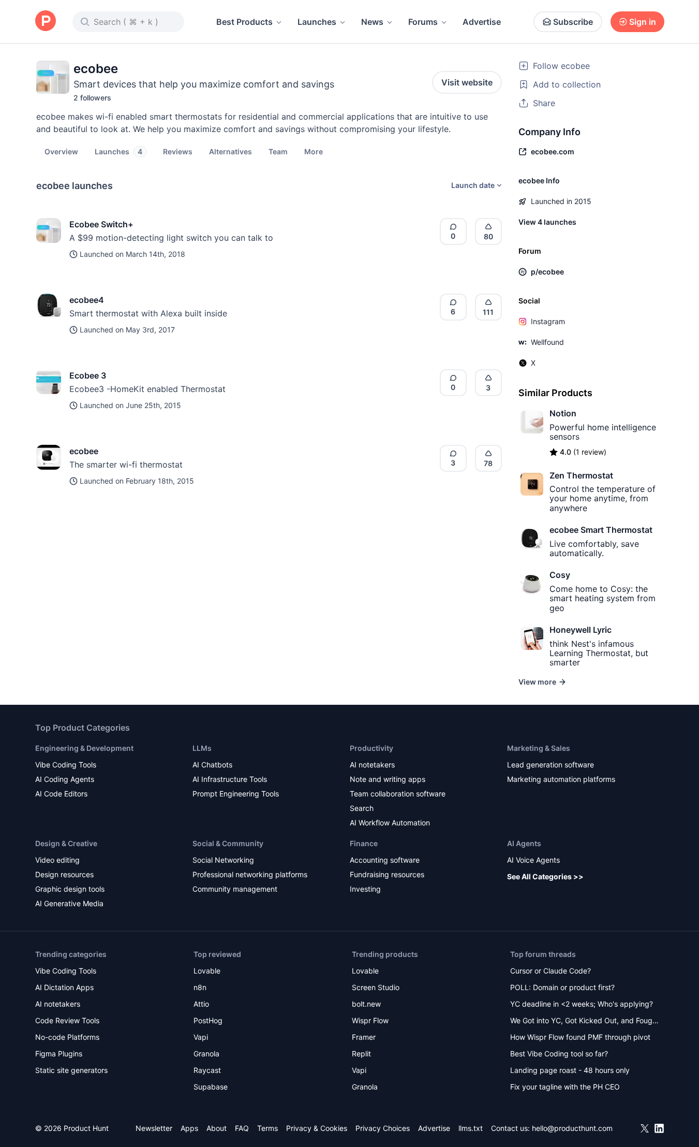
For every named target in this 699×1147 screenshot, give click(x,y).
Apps (189, 1128)
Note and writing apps (387, 779)
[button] (313, 151)
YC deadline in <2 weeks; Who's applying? (581, 1003)
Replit (361, 1053)
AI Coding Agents (64, 779)
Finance (364, 843)
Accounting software (385, 859)
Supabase (211, 1086)
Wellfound (547, 342)
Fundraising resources (387, 874)
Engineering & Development (84, 748)
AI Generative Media (69, 903)
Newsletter (154, 1128)
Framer (364, 1037)
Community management (234, 888)
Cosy (559, 575)
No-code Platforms (67, 1037)
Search (362, 808)
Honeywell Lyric (580, 630)
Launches (317, 22)
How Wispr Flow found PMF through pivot (580, 1037)
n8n (200, 987)
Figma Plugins (58, 1053)
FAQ (242, 1128)
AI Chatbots (212, 764)
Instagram (548, 321)
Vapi (201, 1037)
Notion (562, 413)
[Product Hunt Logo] (45, 21)
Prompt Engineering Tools (235, 793)
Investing (365, 888)
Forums (423, 22)
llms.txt (470, 1128)
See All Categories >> (545, 876)
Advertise (482, 22)
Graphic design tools (70, 888)
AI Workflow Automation (390, 822)
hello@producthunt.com (572, 1128)
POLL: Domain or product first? (562, 987)
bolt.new (366, 1003)
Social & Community (227, 843)
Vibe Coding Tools (65, 764)
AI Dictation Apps (64, 987)
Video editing (57, 859)
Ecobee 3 (87, 375)
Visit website (467, 82)
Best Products (244, 22)
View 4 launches (547, 221)
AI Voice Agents (533, 859)
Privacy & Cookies (316, 1128)
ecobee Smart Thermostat (600, 530)
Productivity (371, 748)
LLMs (202, 748)
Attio (201, 1003)
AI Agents (524, 843)
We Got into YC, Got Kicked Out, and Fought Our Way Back (584, 1021)
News (372, 22)
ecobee (83, 451)
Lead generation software (550, 764)
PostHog (208, 1020)
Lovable (207, 970)
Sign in (642, 22)
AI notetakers (372, 764)
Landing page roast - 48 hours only (570, 1070)
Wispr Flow (370, 1020)
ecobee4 (86, 300)
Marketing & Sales (538, 748)
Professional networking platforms (249, 874)
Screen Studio (375, 987)
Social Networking (223, 859)
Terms (267, 1128)
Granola (206, 1053)
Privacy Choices (382, 1128)
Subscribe (573, 22)
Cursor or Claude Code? (550, 970)
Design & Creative (66, 843)
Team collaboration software (397, 793)
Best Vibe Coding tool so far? (559, 1053)
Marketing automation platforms (561, 779)
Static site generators (71, 1070)
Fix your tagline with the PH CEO (565, 1086)
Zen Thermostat (581, 475)
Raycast (207, 1070)
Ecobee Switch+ (101, 224)
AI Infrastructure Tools (229, 779)
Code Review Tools (67, 1020)
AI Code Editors (61, 793)
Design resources (64, 874)
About (216, 1128)
